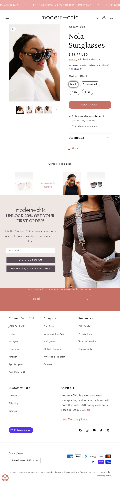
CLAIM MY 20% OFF (30, 260)
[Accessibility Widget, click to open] (5, 477)
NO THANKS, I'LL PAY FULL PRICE (30, 268)
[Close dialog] (116, 199)
